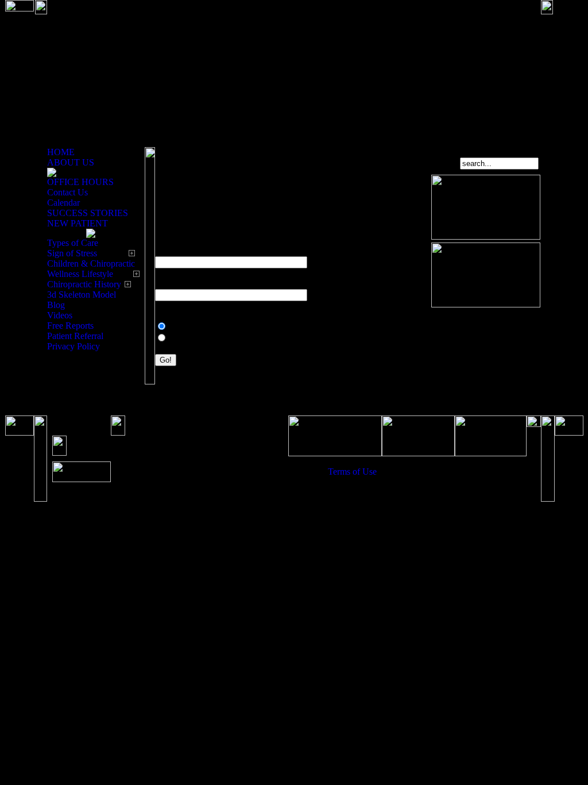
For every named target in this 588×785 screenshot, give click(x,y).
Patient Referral (75, 336)
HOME (61, 152)
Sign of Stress (72, 253)
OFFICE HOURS (80, 182)
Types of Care (72, 243)
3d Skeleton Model (81, 294)
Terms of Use (352, 471)
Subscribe (187, 327)
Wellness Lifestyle (80, 274)
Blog (56, 305)
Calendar (63, 202)
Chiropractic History (84, 284)
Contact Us (67, 192)
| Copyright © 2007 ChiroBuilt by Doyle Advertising (427, 477)
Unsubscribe (192, 338)
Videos (59, 315)
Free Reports (70, 325)
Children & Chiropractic (91, 263)
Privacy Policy (73, 346)
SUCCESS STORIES (87, 213)
